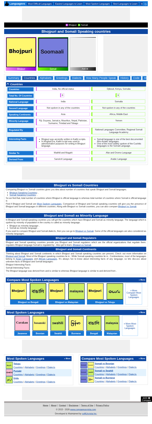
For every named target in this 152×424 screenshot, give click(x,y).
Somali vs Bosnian (104, 363)
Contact (62, 405)
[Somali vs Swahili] (87, 372)
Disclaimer (74, 405)
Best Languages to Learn (125, 4)
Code (136, 78)
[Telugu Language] (9, 365)
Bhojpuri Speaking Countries (23, 192)
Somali (53, 68)
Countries (29, 78)
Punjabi (17, 371)
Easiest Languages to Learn (68, 4)
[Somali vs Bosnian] (87, 365)
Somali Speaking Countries (23, 195)
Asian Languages (24, 259)
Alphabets (46, 78)
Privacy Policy (102, 405)
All (145, 78)
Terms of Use (87, 405)
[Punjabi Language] (9, 372)
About (53, 405)
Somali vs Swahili (104, 370)
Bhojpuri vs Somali (127, 206)
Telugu (17, 363)
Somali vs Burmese (105, 378)
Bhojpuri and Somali (15, 256)
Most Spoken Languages (98, 4)
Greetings (62, 78)
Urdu (16, 378)
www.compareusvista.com (83, 409)
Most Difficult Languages (40, 4)
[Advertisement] (76, 14)
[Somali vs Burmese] (87, 379)
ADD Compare (146, 399)
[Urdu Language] (9, 380)
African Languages (48, 259)
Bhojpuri (21, 68)
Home (45, 405)
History (124, 78)
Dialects (76, 78)
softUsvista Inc (89, 413)
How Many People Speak (101, 78)
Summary (13, 78)
